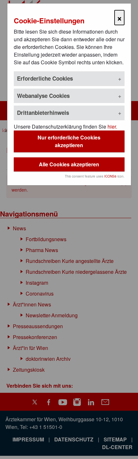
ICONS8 (110, 176)
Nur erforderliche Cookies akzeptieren (69, 141)
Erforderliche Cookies (45, 78)
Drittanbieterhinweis (43, 112)
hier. (112, 126)
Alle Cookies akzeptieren (69, 164)
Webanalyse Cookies (43, 95)
